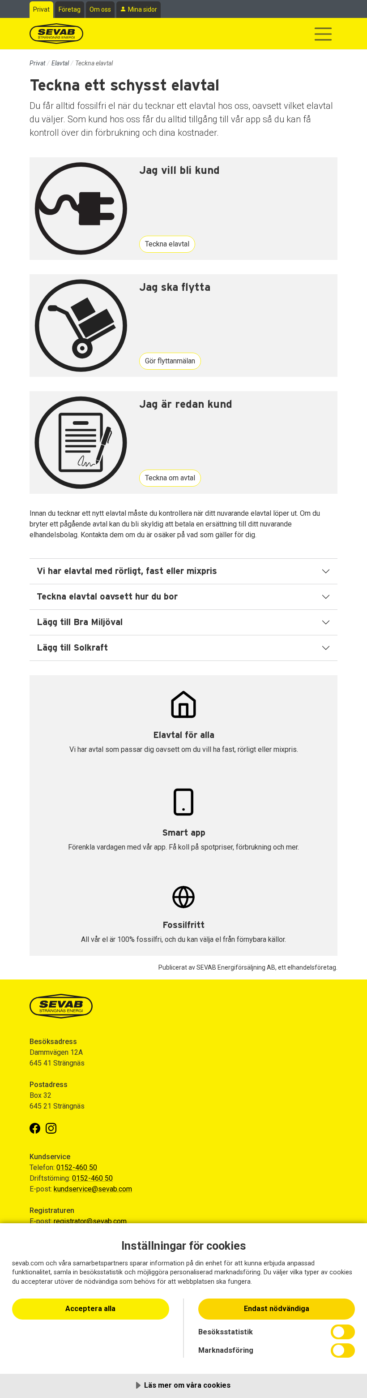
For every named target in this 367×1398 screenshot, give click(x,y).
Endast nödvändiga (276, 1308)
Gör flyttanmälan (170, 361)
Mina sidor (142, 9)
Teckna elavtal (167, 244)
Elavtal (60, 63)
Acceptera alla (90, 1308)
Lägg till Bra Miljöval (80, 622)
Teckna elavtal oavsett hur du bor (107, 596)
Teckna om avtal (170, 478)
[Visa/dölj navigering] (323, 34)
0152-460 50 (76, 1167)
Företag (70, 9)
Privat (41, 9)
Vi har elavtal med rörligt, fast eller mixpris (127, 571)
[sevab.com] (56, 33)
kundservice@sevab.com (93, 1189)
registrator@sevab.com (90, 1221)
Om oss (100, 9)
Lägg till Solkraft (72, 647)
